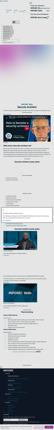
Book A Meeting (17, 220)
